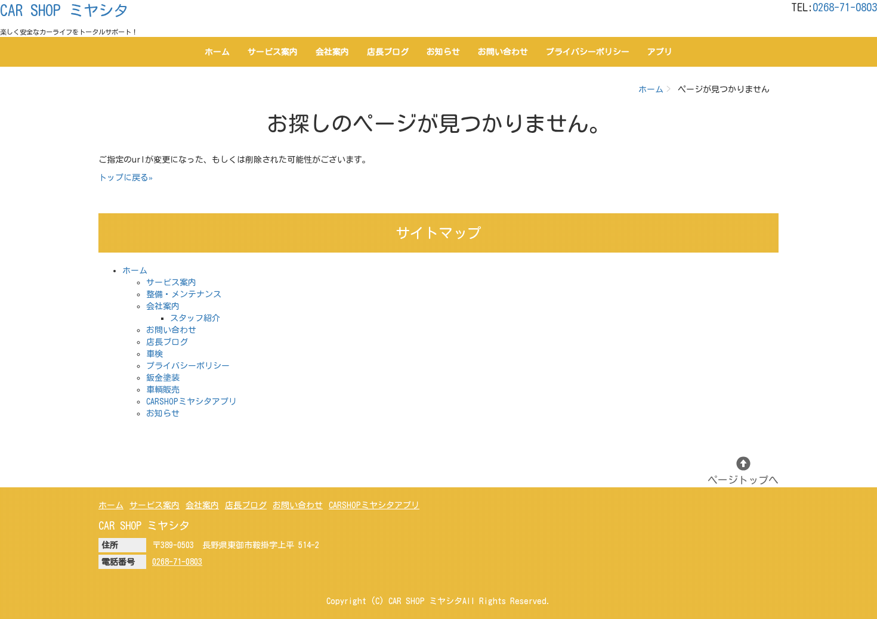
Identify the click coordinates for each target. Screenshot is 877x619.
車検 (154, 354)
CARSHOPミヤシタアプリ (191, 401)
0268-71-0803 (845, 7)
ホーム (217, 52)
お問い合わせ (503, 52)
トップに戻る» (125, 177)
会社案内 (332, 52)
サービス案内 (273, 52)
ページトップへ (743, 480)
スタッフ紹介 (195, 318)
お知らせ (443, 52)
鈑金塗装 (163, 378)
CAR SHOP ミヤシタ (64, 10)
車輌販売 (163, 389)
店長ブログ (388, 52)
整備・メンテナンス (183, 294)
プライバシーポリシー (587, 52)
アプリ (659, 52)
